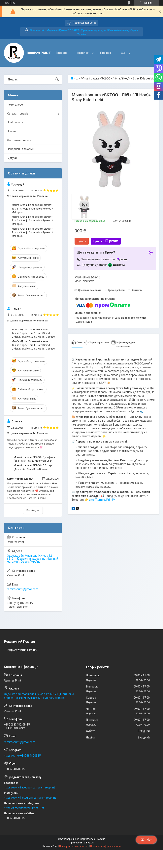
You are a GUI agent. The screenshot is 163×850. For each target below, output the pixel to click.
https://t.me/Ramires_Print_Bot (24, 808)
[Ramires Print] (14, 53)
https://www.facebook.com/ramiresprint (29, 787)
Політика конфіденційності (105, 846)
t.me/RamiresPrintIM (102, 499)
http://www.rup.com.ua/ (23, 649)
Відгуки (12, 158)
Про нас (105, 52)
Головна (61, 52)
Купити (81, 241)
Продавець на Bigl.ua (82, 842)
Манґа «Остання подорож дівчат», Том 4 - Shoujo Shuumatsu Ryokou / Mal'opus (32, 232)
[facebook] (73, 509)
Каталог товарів (17, 113)
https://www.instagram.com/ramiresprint (30, 797)
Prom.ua (100, 839)
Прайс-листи (15, 122)
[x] (77, 509)
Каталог (82, 52)
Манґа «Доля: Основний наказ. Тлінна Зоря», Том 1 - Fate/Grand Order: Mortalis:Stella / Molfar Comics (33, 345)
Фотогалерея (15, 104)
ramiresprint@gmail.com (22, 589)
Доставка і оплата (19, 140)
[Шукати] (57, 79)
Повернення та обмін (21, 149)
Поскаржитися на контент (73, 846)
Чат (149, 839)
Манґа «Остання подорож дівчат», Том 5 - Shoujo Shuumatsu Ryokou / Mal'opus (32, 208)
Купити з (98, 241)
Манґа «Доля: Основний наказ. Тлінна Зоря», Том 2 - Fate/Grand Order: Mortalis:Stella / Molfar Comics (33, 333)
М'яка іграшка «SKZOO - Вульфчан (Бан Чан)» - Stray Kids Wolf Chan (34, 459)
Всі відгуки (32, 510)
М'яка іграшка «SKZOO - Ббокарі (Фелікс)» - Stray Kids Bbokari (33, 467)
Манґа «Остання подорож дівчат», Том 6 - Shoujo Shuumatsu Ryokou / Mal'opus (32, 220)
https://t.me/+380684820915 (22, 755)
